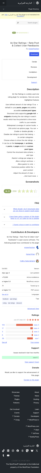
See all (4, 342)
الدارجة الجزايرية (28, 446)
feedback (5, 299)
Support (34, 82)
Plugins (17, 399)
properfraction (34, 49)
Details (34, 62)
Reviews (34, 67)
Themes (17, 396)
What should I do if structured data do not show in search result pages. (26, 210)
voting (4, 303)
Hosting (36, 399)
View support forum (32, 362)
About (37, 392)
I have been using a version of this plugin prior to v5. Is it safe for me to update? (24, 217)
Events (17, 413)
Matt (36, 430)
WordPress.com (32, 426)
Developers (35, 416)
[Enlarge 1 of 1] (36, 188)
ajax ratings (13, 299)
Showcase (16, 392)
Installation (33, 72)
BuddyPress (33, 437)
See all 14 (5, 294)
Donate (16, 416)
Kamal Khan (30, 254)
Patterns (16, 403)
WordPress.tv (33, 420)
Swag (16, 420)
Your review (34, 342)
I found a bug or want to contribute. (26, 225)
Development (32, 77)
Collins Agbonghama (27, 261)
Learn (37, 409)
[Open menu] (3, 3)
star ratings (11, 303)
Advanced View (33, 309)
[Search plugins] (18, 23)
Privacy (36, 403)
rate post (19, 303)
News (37, 396)
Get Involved (15, 409)
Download (34, 54)
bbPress (35, 433)
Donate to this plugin (31, 380)
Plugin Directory (33, 9)
